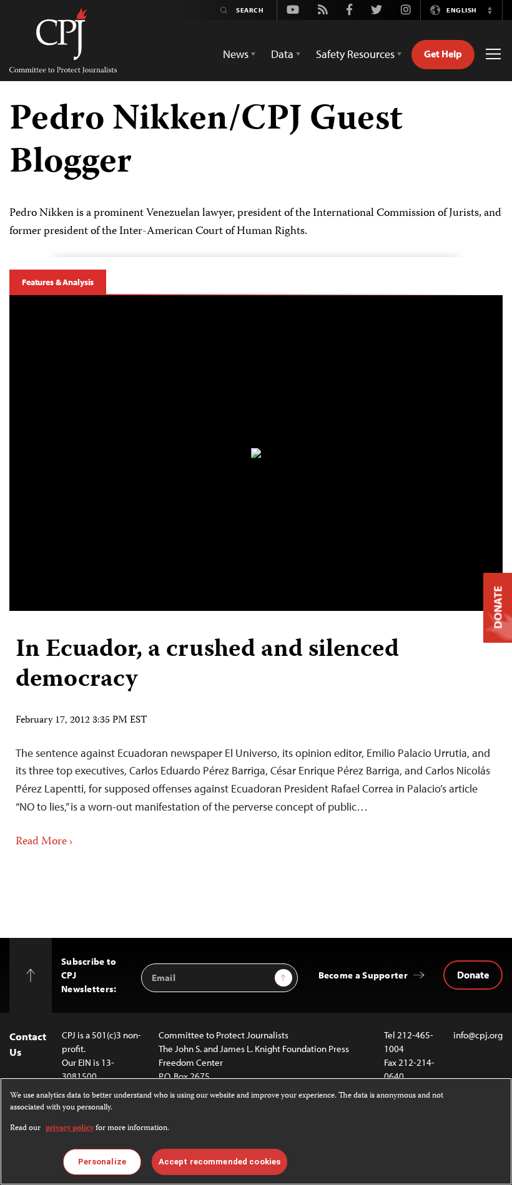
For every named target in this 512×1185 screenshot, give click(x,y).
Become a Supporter (363, 975)
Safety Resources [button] (355, 54)
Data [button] (282, 54)
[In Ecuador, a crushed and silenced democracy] (256, 453)
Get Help (443, 53)
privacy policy (70, 1128)
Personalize (102, 1161)
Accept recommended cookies (219, 1161)
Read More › (44, 841)
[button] (489, 10)
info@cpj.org (478, 1035)
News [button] (236, 54)
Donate (473, 974)
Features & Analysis (58, 282)
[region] (256, 1131)
